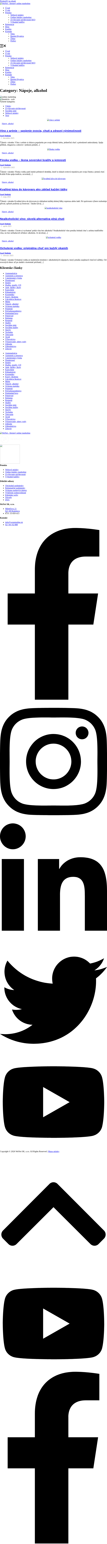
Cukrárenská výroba (13, 278)
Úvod (7, 8)
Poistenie (9, 309)
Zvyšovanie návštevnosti (15, 108)
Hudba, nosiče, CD (13, 285)
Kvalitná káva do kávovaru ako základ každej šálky (33, 189)
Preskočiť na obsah (8, 1)
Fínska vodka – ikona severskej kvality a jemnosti (33, 160)
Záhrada (8, 344)
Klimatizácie (10, 292)
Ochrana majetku (12, 306)
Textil (7, 337)
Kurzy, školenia (11, 297)
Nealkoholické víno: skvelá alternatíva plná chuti (32, 218)
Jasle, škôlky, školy (13, 287)
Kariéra (8, 29)
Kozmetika (9, 294)
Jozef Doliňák (5, 136)
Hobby (8, 283)
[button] (53, 46)
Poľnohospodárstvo (13, 311)
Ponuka (8, 13)
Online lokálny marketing (20, 17)
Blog (7, 27)
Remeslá (8, 320)
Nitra (12, 34)
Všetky (8, 106)
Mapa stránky (53, 1151)
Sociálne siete (10, 111)
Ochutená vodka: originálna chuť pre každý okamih (34, 248)
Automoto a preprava (14, 276)
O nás (7, 10)
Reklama (9, 318)
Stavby (8, 330)
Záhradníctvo (10, 346)
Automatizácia (11, 273)
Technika (9, 332)
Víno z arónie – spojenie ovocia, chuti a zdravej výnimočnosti (40, 130)
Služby (8, 323)
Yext (7, 115)
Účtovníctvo (10, 339)
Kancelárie (9, 290)
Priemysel (9, 316)
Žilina (12, 38)
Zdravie (8, 349)
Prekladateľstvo (11, 313)
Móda (7, 302)
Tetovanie (9, 334)
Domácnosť (10, 280)
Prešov (13, 41)
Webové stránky (17, 15)
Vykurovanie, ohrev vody (15, 342)
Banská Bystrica (17, 36)
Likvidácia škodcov (13, 299)
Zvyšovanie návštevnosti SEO (22, 20)
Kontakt (8, 31)
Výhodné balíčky (17, 22)
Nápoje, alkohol (8, 124)
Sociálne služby (11, 327)
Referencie (9, 24)
